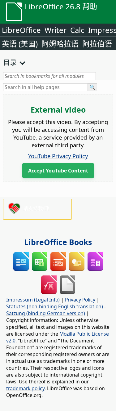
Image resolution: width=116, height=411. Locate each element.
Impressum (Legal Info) (33, 299)
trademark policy (25, 388)
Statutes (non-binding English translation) (54, 306)
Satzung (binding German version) (45, 313)
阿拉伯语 (97, 43)
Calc (77, 30)
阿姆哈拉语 (60, 43)
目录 (10, 62)
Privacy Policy (80, 299)
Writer (56, 30)
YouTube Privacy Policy (58, 156)
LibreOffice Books (58, 242)
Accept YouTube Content (58, 170)
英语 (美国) (20, 43)
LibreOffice (21, 30)
